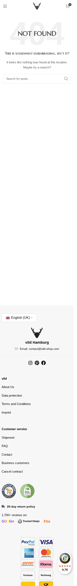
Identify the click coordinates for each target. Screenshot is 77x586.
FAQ (5, 446)
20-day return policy (21, 506)
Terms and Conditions (16, 404)
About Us (8, 387)
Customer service (14, 429)
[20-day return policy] (3, 506)
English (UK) (20, 317)
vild (4, 378)
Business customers (15, 463)
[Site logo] (37, 6)
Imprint (6, 412)
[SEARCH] (66, 78)
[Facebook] (43, 363)
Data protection (12, 395)
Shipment (8, 437)
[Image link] (9, 490)
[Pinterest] (37, 363)
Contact (7, 454)
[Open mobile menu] (5, 6)
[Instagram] (30, 363)
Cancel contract (12, 471)
